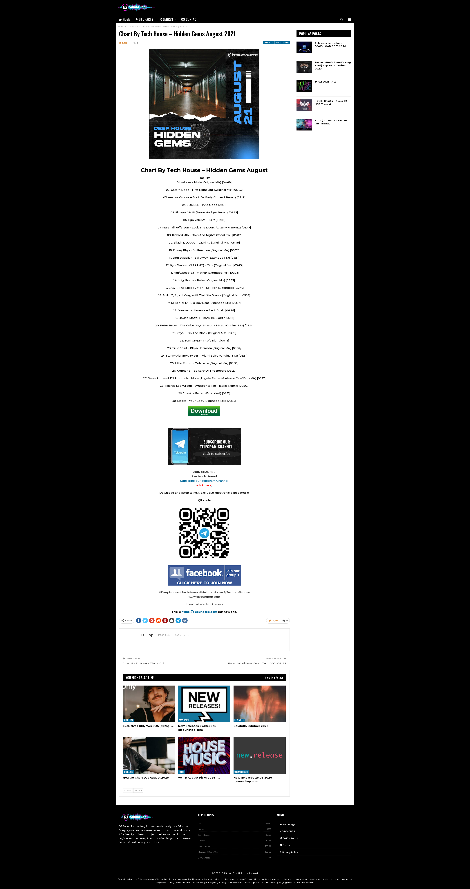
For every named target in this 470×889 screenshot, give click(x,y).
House (286, 42)
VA (199, 823)
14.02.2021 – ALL (325, 81)
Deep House (184, 720)
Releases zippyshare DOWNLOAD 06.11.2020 (330, 45)
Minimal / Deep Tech (208, 852)
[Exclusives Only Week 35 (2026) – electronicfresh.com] (149, 704)
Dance (278, 42)
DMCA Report (290, 838)
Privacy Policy (290, 852)
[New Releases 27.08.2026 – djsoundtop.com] (204, 704)
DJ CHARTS (146, 19)
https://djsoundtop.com (200, 611)
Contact (192, 19)
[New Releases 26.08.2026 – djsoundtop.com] (260, 755)
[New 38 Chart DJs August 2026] (149, 755)
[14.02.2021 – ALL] (304, 86)
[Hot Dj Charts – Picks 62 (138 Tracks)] (304, 105)
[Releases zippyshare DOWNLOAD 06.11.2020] (304, 47)
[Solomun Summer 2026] (260, 704)
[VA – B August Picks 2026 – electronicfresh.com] (204, 755)
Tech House (203, 834)
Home (126, 19)
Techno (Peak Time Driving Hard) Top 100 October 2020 (333, 65)
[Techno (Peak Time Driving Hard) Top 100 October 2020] (304, 67)
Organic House (241, 771)
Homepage (289, 824)
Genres (168, 19)
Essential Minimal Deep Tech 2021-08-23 (257, 663)
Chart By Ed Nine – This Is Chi (143, 663)
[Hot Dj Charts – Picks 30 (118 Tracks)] (304, 125)
